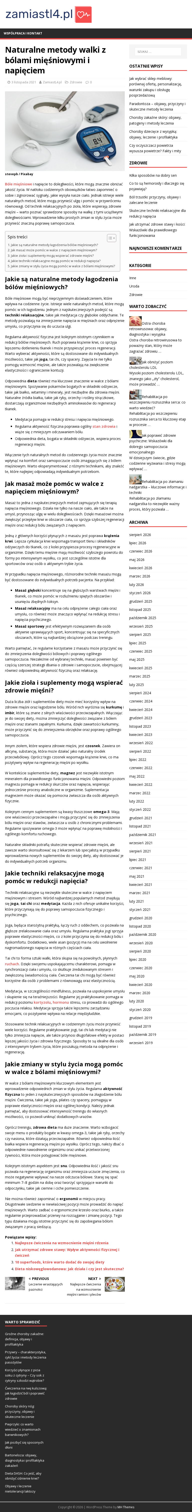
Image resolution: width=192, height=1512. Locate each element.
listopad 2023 (140, 726)
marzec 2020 (139, 992)
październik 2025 (142, 617)
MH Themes (126, 1507)
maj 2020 (136, 976)
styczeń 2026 (140, 592)
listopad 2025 (140, 609)
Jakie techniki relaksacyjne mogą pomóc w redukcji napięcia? (55, 261)
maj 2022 (136, 776)
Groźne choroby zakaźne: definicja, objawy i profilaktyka (24, 1339)
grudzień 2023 (140, 717)
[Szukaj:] (158, 51)
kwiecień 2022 (140, 784)
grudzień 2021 (140, 818)
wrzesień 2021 (141, 842)
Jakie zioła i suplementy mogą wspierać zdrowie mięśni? (52, 256)
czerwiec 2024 (140, 701)
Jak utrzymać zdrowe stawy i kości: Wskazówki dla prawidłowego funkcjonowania (157, 230)
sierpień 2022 (140, 751)
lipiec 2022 (137, 759)
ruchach (12, 964)
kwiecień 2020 (140, 984)
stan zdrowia (104, 426)
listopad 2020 (140, 926)
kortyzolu (42, 1002)
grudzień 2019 (140, 1017)
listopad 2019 (140, 1026)
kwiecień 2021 (140, 884)
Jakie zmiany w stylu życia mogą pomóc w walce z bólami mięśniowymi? (63, 266)
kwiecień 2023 (140, 734)
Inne (132, 277)
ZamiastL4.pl (52, 82)
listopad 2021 (140, 826)
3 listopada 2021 (24, 82)
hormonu (61, 1002)
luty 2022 (136, 801)
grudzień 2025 (140, 601)
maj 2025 (136, 659)
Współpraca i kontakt (23, 33)
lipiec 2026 (137, 543)
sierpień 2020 (140, 951)
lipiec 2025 (137, 643)
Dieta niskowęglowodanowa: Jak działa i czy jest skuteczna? (69, 1268)
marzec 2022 (139, 793)
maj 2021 (136, 876)
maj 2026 (136, 559)
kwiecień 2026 (140, 567)
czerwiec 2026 (140, 551)
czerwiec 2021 (140, 867)
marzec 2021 (139, 892)
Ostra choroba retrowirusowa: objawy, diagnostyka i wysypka (148, 329)
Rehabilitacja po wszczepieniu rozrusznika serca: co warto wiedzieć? (157, 402)
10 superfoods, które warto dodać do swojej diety (59, 1262)
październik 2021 (142, 834)
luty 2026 (136, 584)
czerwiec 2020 (140, 967)
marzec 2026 (139, 576)
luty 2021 (136, 901)
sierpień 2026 (140, 534)
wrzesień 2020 (141, 943)
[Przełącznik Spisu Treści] (109, 238)
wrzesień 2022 (141, 742)
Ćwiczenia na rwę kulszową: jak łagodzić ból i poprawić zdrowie (26, 1393)
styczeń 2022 (140, 809)
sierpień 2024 (140, 692)
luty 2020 (136, 1001)
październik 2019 (142, 1034)
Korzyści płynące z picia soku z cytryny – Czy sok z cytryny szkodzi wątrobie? (24, 1375)
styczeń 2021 (140, 909)
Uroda (134, 286)
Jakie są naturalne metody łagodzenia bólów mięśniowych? (54, 245)
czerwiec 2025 (140, 651)
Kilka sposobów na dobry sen (153, 175)
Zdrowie (76, 82)
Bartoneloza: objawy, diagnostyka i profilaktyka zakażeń (24, 1460)
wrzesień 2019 (141, 1042)
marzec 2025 (139, 676)
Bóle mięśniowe (18, 184)
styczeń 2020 (140, 1009)
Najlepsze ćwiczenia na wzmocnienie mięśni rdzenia (61, 1242)
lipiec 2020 (137, 959)
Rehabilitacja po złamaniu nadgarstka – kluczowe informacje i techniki (157, 487)
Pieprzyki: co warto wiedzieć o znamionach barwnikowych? (22, 1429)
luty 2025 (136, 684)
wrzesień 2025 (141, 626)
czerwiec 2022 (140, 767)
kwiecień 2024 (140, 709)
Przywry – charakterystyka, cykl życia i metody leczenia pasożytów (25, 1357)
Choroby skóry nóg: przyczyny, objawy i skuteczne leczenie (19, 1411)
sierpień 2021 (140, 851)
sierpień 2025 (140, 634)
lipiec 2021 (137, 859)
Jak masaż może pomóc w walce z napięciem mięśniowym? (54, 250)
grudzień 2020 (140, 918)
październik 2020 (142, 934)
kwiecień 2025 (140, 668)
